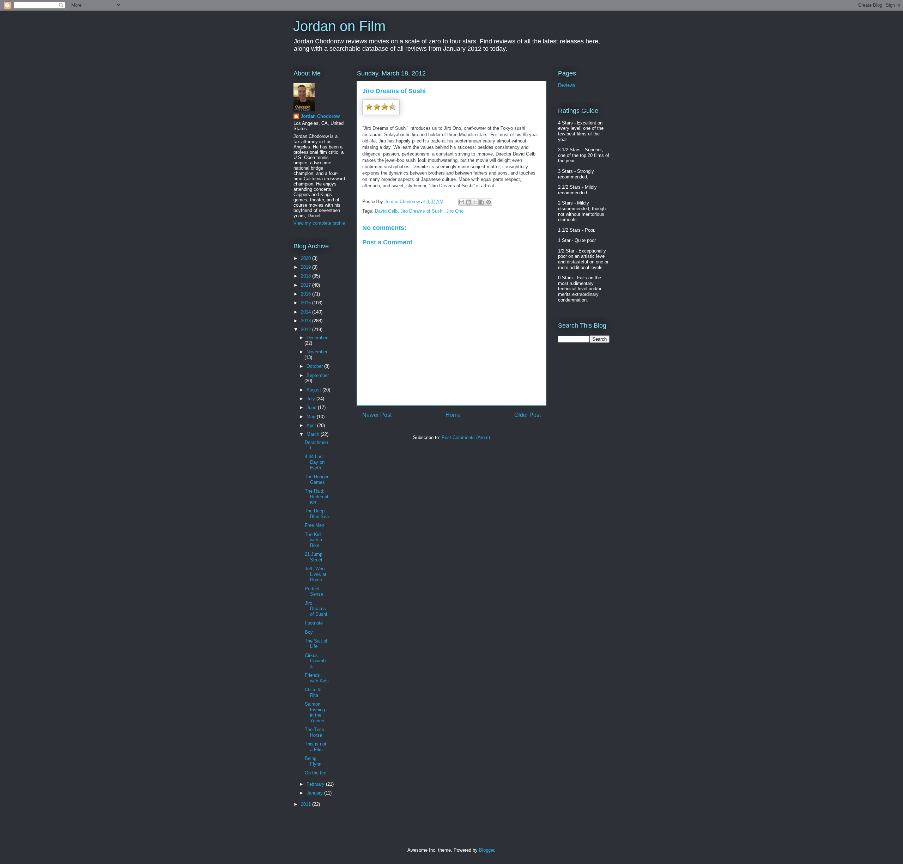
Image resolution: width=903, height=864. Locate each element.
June (312, 407)
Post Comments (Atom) (466, 437)
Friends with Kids (317, 678)
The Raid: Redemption (316, 496)
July (311, 398)
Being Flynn (313, 761)
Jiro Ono (454, 211)
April (312, 425)
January (315, 793)
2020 (306, 258)
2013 (306, 320)
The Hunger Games (316, 479)
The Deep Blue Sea (317, 513)
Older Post (527, 415)
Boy (309, 632)
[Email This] (461, 202)
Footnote (314, 623)
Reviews (566, 85)
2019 (306, 267)
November (317, 351)
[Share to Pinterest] (488, 202)
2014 (306, 312)
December (317, 337)
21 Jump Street (313, 557)
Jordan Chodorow (320, 116)
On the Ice (315, 772)
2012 (306, 329)
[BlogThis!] (468, 202)
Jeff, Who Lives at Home (315, 574)
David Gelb (386, 211)
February (316, 784)
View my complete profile (319, 223)
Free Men (314, 525)
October (315, 366)
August (314, 390)
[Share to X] (475, 202)
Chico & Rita (313, 692)
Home (453, 415)
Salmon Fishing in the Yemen (315, 712)
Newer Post (377, 415)
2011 (306, 804)
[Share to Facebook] (481, 202)
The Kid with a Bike (313, 540)
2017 (306, 285)
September (318, 375)
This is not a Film (315, 746)
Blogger (486, 850)
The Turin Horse (314, 732)
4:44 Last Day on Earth (315, 462)
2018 (306, 276)
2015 (306, 302)
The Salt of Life (316, 643)
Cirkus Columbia (316, 661)
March (314, 434)
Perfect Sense (314, 591)
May (312, 416)
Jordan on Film (339, 26)
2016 (306, 294)
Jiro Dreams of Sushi (421, 211)
